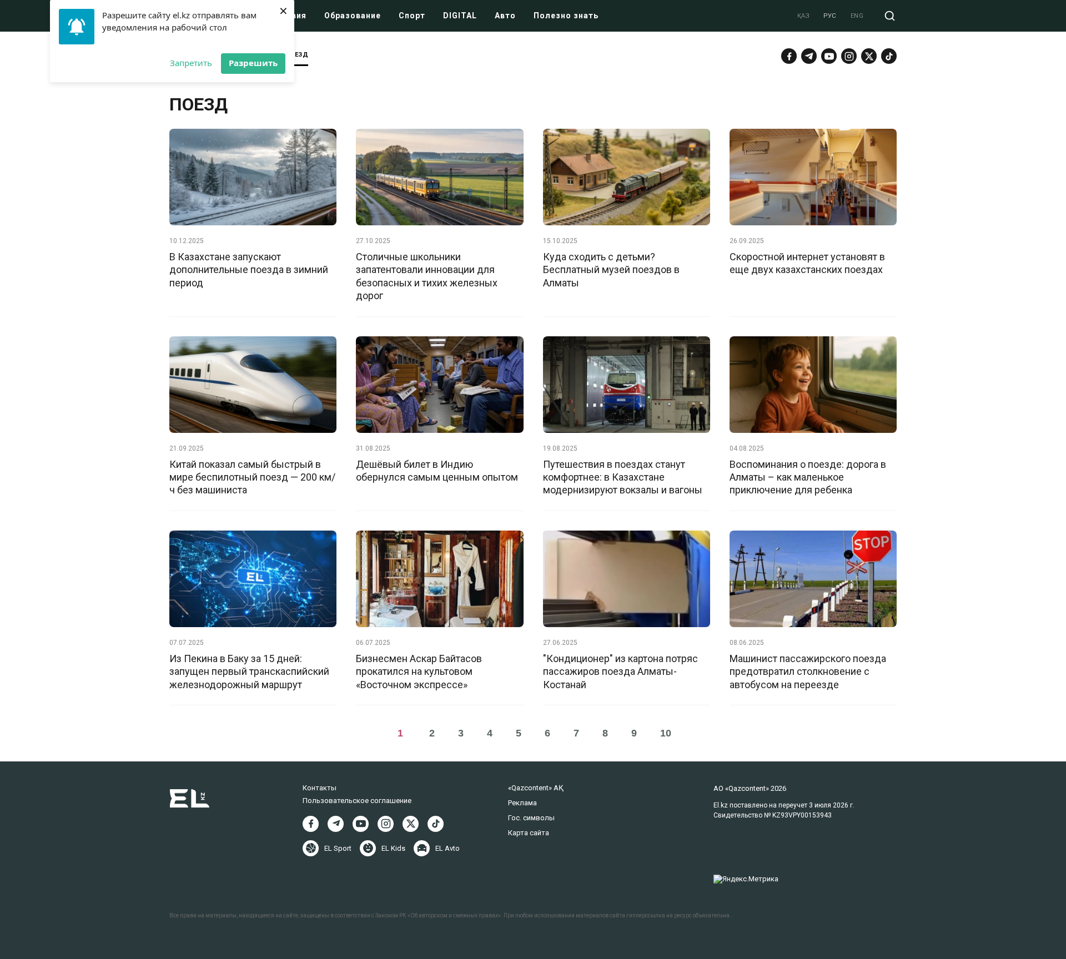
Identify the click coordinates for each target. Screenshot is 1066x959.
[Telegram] (809, 56)
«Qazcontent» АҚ (536, 788)
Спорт (412, 15)
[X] (411, 824)
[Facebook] (789, 56)
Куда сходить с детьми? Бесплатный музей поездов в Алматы (611, 270)
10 (665, 733)
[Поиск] (890, 16)
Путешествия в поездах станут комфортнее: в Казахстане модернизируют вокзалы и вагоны (622, 477)
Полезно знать (566, 15)
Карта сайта (528, 833)
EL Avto (447, 848)
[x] (869, 56)
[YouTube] (829, 56)
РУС (830, 15)
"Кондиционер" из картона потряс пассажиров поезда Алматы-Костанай (620, 671)
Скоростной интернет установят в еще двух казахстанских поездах (807, 263)
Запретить (191, 62)
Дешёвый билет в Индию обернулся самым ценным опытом (437, 470)
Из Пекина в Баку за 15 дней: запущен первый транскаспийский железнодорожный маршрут (249, 671)
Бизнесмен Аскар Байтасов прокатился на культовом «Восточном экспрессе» (419, 671)
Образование (352, 15)
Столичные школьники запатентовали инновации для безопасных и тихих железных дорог (426, 276)
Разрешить (253, 62)
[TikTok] (889, 56)
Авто (505, 15)
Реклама (522, 803)
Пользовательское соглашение (357, 800)
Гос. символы (531, 818)
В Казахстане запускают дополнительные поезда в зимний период (248, 270)
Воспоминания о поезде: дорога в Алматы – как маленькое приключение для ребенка (808, 477)
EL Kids (393, 848)
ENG (857, 15)
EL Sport (337, 848)
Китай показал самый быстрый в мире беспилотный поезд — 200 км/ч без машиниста (252, 477)
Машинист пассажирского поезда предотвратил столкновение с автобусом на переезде (808, 671)
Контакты (319, 788)
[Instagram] (849, 56)
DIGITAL (460, 15)
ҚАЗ (803, 15)
